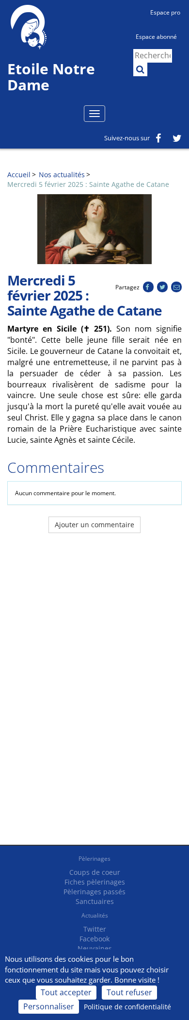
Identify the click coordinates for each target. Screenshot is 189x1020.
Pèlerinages (94, 858)
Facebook (94, 938)
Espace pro (165, 12)
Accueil (19, 174)
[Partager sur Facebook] (148, 287)
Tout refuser (129, 992)
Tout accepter (66, 992)
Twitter (94, 929)
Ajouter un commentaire (94, 524)
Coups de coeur (94, 872)
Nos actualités (62, 174)
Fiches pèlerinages (94, 881)
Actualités (94, 915)
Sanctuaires (95, 901)
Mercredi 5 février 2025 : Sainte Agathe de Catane (88, 184)
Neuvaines (95, 948)
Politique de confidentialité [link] (127, 1006)
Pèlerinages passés (94, 891)
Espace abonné (156, 37)
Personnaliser (48, 1006)
